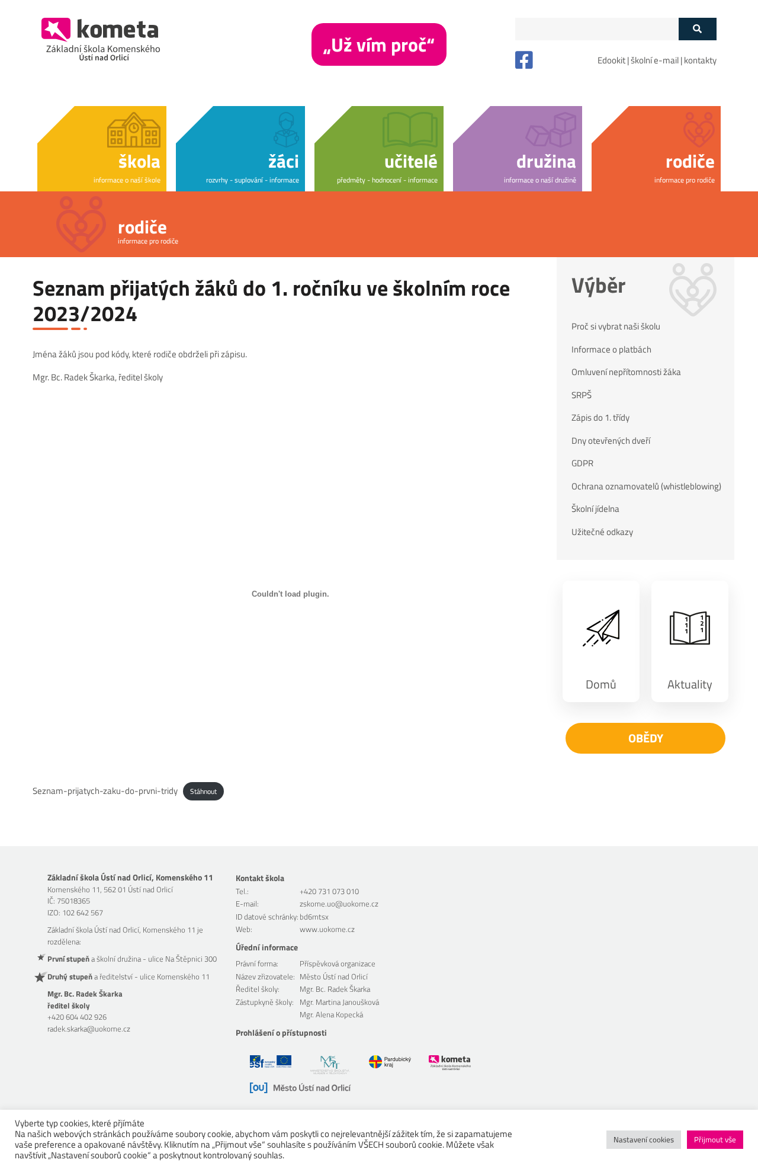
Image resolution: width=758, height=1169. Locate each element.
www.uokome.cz (327, 929)
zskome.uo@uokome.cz (339, 903)
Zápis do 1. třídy (600, 417)
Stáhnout (203, 791)
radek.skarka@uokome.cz (88, 1029)
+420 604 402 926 (77, 1017)
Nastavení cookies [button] (644, 1139)
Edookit (611, 60)
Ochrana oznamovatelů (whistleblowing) (646, 486)
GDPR (582, 463)
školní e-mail (655, 60)
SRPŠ (581, 395)
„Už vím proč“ (379, 44)
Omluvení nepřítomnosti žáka (626, 372)
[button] (102, 146)
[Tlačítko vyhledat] (697, 29)
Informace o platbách (611, 349)
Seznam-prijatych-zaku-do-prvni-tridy (105, 791)
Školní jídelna (595, 508)
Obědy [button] (645, 738)
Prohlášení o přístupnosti (281, 1032)
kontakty (700, 60)
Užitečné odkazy (602, 532)
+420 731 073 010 (329, 891)
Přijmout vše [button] (715, 1139)
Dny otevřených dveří (610, 440)
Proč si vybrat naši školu (615, 326)
